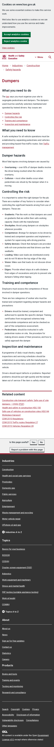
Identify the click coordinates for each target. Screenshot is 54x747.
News (4, 635)
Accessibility (8, 715)
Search (5, 709)
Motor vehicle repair (11, 519)
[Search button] (50, 57)
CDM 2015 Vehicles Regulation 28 (18, 426)
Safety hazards (13, 69)
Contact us (7, 647)
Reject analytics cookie (15, 41)
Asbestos (6, 573)
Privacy (35, 709)
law (7, 96)
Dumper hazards (12, 113)
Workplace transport (11, 415)
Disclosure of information (28, 715)
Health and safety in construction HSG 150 (21, 408)
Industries (17, 65)
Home (5, 65)
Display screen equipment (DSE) (17, 567)
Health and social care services (16, 476)
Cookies (26, 709)
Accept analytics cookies (16, 34)
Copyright (15, 709)
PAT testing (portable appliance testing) (20, 592)
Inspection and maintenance (17, 124)
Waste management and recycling (17, 512)
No (41, 442)
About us (6, 628)
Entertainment (8, 506)
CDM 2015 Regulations (12, 419)
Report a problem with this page (27, 449)
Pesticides (7, 482)
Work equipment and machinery (16, 580)
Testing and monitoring (12, 686)
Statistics (6, 653)
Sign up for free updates (13, 641)
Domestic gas (8, 488)
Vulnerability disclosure (13, 720)
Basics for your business (13, 549)
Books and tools (9, 674)
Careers (5, 659)
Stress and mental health (13, 586)
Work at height (8, 598)
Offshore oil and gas (11, 525)
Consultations (32, 720)
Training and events (11, 680)
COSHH (5, 561)
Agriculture (7, 500)
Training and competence (16, 120)
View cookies (8, 48)
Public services (9, 494)
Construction (33, 65)
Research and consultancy (14, 692)
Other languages (9, 726)
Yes (33, 442)
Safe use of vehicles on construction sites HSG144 (25, 411)
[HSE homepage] (13, 57)
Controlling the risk (13, 117)
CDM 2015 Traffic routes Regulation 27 (20, 422)
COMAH (5, 604)
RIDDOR (6, 555)
